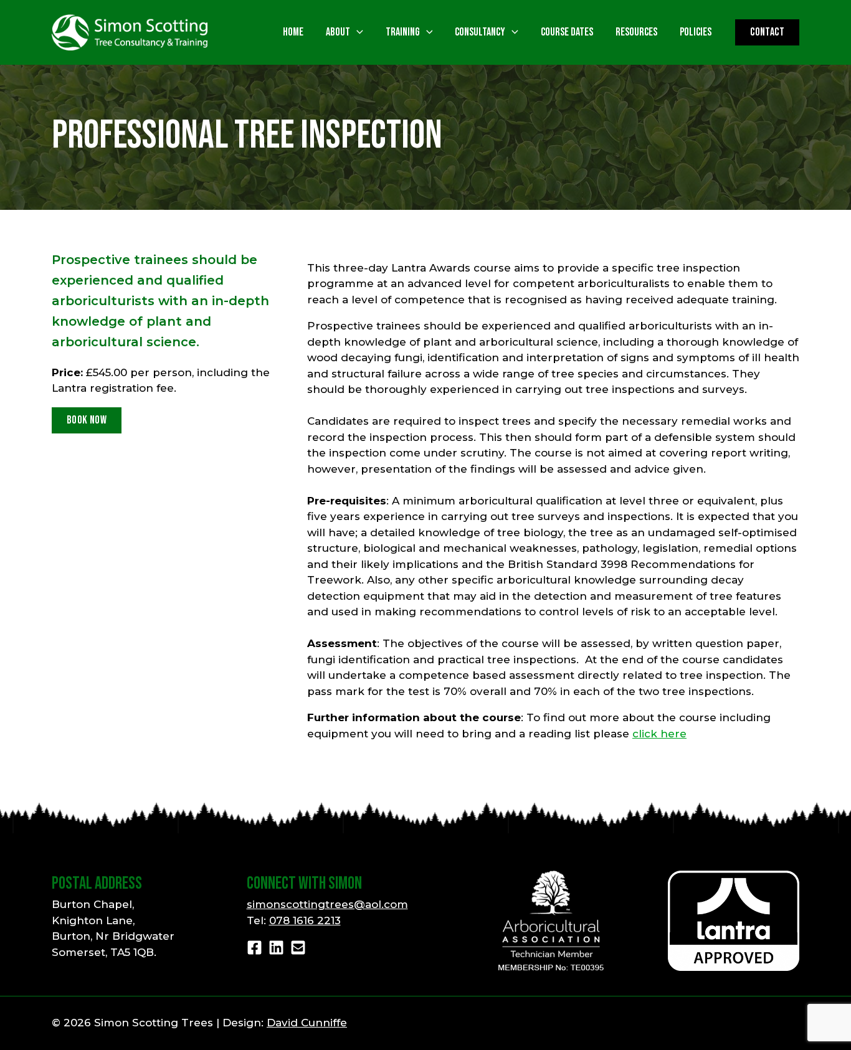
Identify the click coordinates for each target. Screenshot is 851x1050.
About (338, 32)
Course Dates (567, 32)
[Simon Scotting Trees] (129, 32)
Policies (695, 32)
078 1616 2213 (305, 920)
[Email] (298, 947)
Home (293, 32)
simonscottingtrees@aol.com (327, 904)
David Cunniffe (307, 1022)
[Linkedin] (276, 947)
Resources (636, 32)
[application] (356, 32)
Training (403, 32)
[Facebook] (254, 947)
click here (659, 733)
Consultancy (480, 32)
